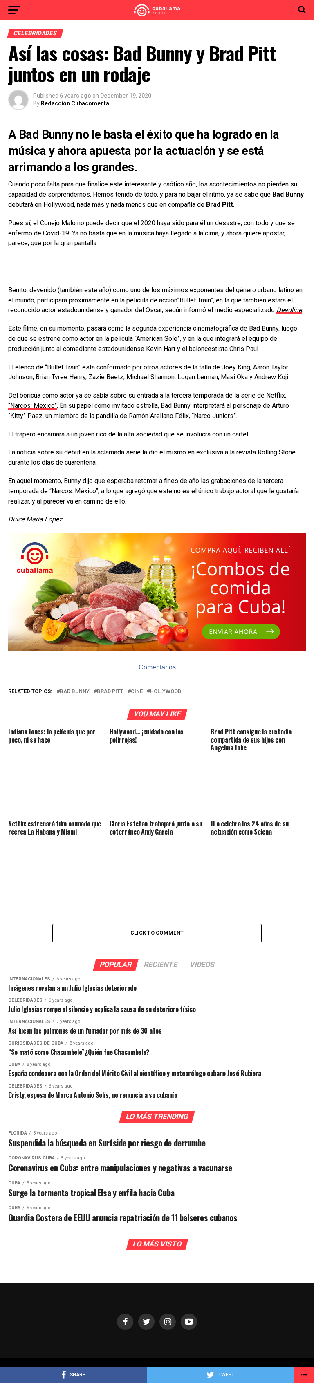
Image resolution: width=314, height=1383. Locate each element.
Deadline (289, 310)
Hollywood (165, 691)
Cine (137, 691)
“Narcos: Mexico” (32, 406)
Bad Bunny (75, 691)
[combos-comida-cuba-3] (157, 649)
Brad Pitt (110, 691)
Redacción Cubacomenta (75, 103)
